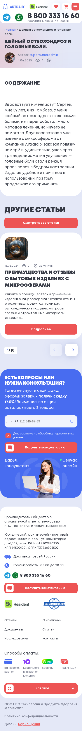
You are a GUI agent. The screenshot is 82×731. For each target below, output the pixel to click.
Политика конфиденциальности (31, 716)
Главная (10, 30)
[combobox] (11, 421)
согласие (26, 433)
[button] (71, 350)
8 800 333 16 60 (53, 16)
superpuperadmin (44, 55)
